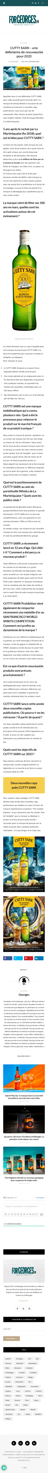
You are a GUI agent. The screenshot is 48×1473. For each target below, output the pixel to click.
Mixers (18, 1396)
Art (30, 1359)
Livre (18, 1391)
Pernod (17, 1400)
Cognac (8, 1377)
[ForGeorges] (24, 20)
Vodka (28, 1414)
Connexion (39, 1197)
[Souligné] (11, 1214)
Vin (19, 1414)
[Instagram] (20, 1443)
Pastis (7, 1400)
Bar (37, 1359)
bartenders (32, 1363)
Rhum (36, 1400)
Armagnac (19, 1359)
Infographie (21, 1386)
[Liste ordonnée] (17, 1214)
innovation (34, 1386)
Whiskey (38, 1414)
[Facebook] (14, 1443)
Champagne (10, 1373)
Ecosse (8, 1382)
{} (33, 1214)
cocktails (33, 1373)
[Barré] (14, 1214)
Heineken (9, 1386)
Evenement (19, 1382)
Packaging (29, 1396)
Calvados (29, 1368)
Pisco (27, 1400)
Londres (38, 1391)
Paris (40, 1396)
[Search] (43, 3)
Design (30, 1377)
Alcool (24, 43)
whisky (23, 970)
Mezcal (8, 1396)
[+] (36, 1214)
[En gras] (5, 1214)
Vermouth (9, 1414)
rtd (16, 1405)
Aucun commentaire (30, 61)
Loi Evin (27, 1391)
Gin (30, 1382)
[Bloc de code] (27, 1214)
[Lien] (30, 1214)
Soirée (25, 1405)
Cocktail (22, 1373)
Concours (19, 1377)
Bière (7, 1368)
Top (24, 1468)
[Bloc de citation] (24, 1214)
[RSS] (34, 1443)
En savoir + (24, 1301)
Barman (8, 1363)
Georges (24, 994)
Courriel (7, 1329)
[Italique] (8, 1214)
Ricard (8, 1405)
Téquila (32, 1410)
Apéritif (8, 1359)
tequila (22, 1410)
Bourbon (18, 1368)
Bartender (19, 1363)
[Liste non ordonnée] (21, 1214)
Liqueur (8, 1391)
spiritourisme (10, 1410)
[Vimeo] (27, 1443)
